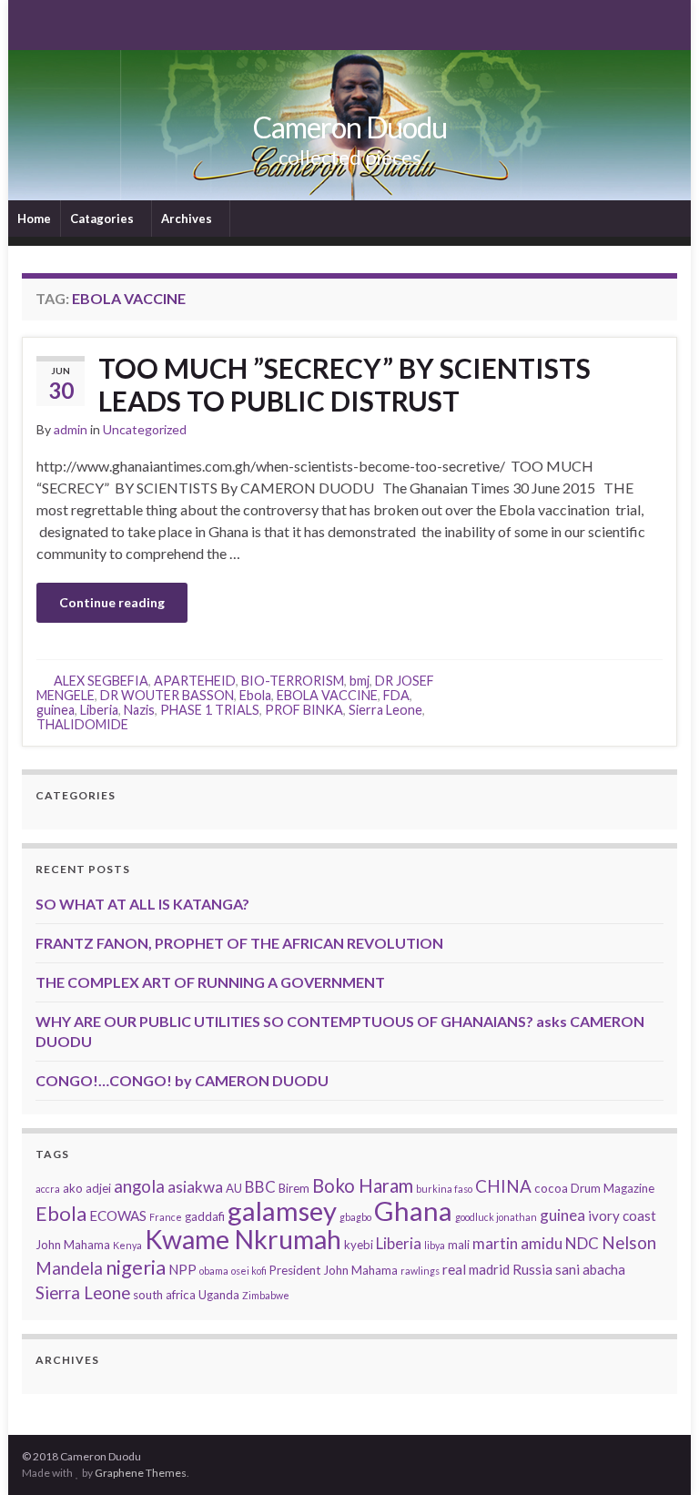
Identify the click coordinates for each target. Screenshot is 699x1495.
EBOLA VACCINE (327, 695)
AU (234, 1188)
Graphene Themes (141, 1473)
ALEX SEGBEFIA (101, 680)
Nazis (139, 709)
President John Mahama (333, 1270)
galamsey (282, 1210)
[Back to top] (658, 1454)
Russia (532, 1269)
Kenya (127, 1245)
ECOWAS (118, 1215)
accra (47, 1189)
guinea (55, 709)
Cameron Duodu (350, 127)
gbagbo (355, 1217)
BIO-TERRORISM (292, 680)
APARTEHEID (195, 680)
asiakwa (195, 1186)
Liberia (99, 709)
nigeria (136, 1267)
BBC (260, 1186)
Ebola (255, 695)
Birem (294, 1188)
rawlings (420, 1270)
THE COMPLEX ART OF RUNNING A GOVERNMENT (210, 982)
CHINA (503, 1185)
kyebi (358, 1244)
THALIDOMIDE (82, 724)
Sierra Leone (385, 709)
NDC (582, 1243)
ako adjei (87, 1188)
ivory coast (622, 1215)
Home (34, 218)
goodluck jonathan (496, 1217)
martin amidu (517, 1243)
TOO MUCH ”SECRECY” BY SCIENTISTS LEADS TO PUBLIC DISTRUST (344, 384)
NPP (182, 1269)
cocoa (551, 1188)
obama (213, 1270)
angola (139, 1185)
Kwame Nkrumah (243, 1239)
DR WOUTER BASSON (167, 695)
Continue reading (112, 602)
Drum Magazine (612, 1188)
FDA (396, 695)
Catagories (103, 218)
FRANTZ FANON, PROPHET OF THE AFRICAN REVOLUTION (239, 942)
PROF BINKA (304, 709)
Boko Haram (362, 1185)
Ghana (413, 1210)
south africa (164, 1294)
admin (70, 429)
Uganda (218, 1294)
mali (459, 1244)
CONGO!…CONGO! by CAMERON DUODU (182, 1080)
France (165, 1217)
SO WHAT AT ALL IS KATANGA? (142, 903)
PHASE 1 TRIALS (209, 709)
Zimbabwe (265, 1295)
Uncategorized (145, 429)
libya (434, 1245)
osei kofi (249, 1270)
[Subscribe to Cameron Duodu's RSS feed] (30, 23)
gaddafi (205, 1216)
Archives (188, 218)
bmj (360, 680)
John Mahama (72, 1244)
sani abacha (590, 1269)
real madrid (476, 1269)
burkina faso (444, 1189)
